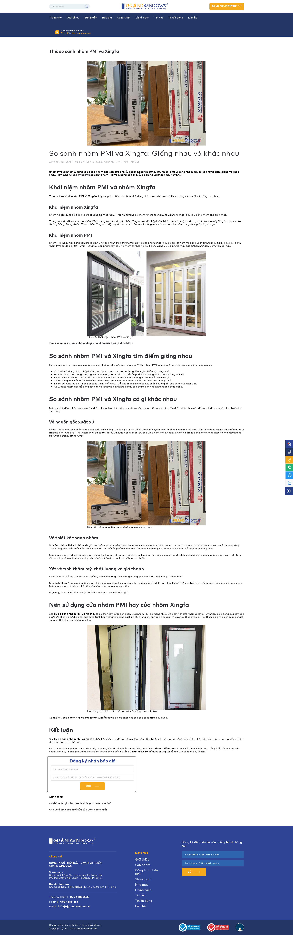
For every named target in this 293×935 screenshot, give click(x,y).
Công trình (123, 18)
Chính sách (142, 18)
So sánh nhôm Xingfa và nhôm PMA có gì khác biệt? (100, 343)
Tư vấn (135, 162)
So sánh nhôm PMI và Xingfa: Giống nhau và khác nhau (144, 153)
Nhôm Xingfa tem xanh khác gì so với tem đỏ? (81, 803)
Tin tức (158, 18)
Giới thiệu (73, 18)
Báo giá (107, 18)
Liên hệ (192, 18)
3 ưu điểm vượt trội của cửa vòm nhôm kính (79, 809)
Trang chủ (55, 18)
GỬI (88, 786)
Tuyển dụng (175, 18)
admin (69, 162)
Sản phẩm (90, 18)
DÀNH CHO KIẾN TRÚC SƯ (226, 6)
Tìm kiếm (86, 6)
